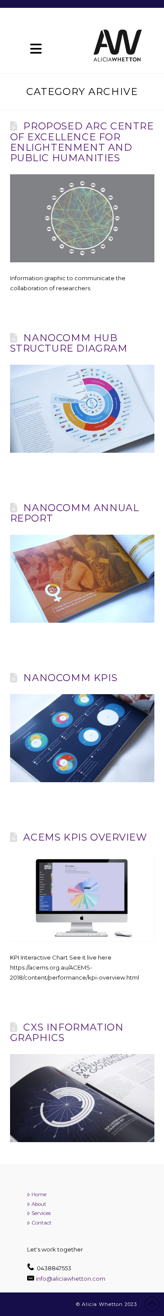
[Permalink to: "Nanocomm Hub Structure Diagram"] (82, 409)
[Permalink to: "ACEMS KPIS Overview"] (82, 898)
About (38, 1204)
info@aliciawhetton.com (70, 1278)
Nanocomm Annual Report (74, 513)
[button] (36, 48)
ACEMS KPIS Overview (85, 837)
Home (38, 1194)
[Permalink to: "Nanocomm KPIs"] (82, 738)
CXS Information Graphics (67, 1032)
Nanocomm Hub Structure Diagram (69, 343)
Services (41, 1213)
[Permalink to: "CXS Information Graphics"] (82, 1098)
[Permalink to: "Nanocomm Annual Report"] (82, 579)
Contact (41, 1223)
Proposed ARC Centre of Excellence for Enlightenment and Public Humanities (82, 142)
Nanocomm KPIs (70, 678)
